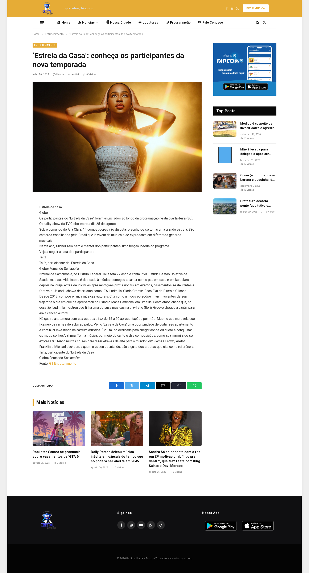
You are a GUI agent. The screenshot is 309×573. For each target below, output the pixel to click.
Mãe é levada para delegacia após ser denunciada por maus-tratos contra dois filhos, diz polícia (257, 152)
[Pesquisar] (257, 22)
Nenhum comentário (68, 74)
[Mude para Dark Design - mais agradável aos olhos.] (264, 22)
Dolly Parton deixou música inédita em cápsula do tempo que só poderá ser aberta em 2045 (117, 456)
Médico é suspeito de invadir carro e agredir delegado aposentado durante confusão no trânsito (257, 126)
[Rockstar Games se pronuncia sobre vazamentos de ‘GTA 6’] (59, 428)
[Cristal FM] (47, 8)
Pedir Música (255, 8)
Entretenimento (45, 45)
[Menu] (42, 22)
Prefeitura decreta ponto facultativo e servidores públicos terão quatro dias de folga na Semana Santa (257, 203)
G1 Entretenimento (62, 364)
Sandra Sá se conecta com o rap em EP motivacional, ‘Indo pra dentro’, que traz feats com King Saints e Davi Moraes (174, 459)
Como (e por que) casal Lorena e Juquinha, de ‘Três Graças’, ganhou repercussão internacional (258, 177)
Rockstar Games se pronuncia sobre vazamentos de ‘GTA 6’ (57, 454)
